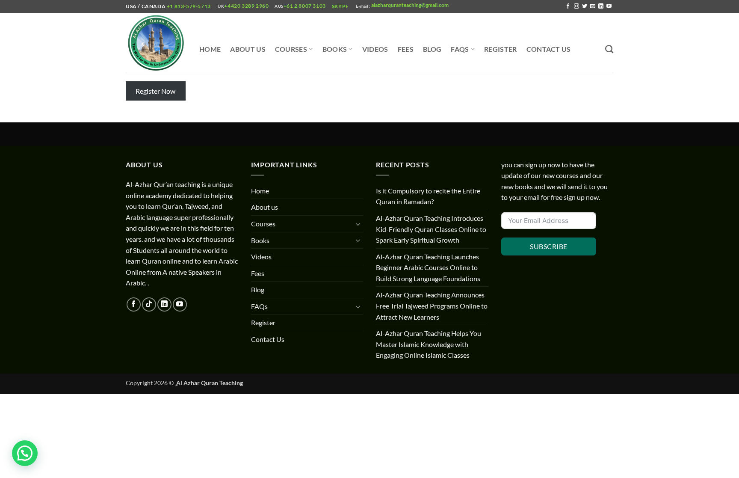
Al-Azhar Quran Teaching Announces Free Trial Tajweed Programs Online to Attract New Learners (432, 306)
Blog (432, 49)
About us (248, 49)
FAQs (460, 49)
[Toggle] (358, 224)
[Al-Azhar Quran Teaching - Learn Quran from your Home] (156, 43)
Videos (375, 49)
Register (500, 49)
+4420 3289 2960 (246, 6)
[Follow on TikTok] (149, 304)
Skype (341, 6)
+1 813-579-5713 (189, 6)
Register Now (155, 91)
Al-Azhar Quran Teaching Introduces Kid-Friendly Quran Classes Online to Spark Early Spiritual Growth (431, 229)
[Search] (609, 49)
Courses (291, 49)
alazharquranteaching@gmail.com (409, 5)
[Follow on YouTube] (609, 6)
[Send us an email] (592, 6)
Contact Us (548, 49)
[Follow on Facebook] (568, 6)
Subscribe (548, 246)
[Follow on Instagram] (576, 6)
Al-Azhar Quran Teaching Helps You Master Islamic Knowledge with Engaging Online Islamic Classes (428, 344)
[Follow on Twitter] (584, 6)
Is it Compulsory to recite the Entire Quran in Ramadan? (428, 196)
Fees (406, 49)
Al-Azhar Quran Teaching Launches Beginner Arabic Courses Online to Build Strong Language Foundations (428, 267)
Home (210, 49)
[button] (25, 453)
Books (334, 49)
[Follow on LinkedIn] (600, 6)
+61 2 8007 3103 (305, 6)
